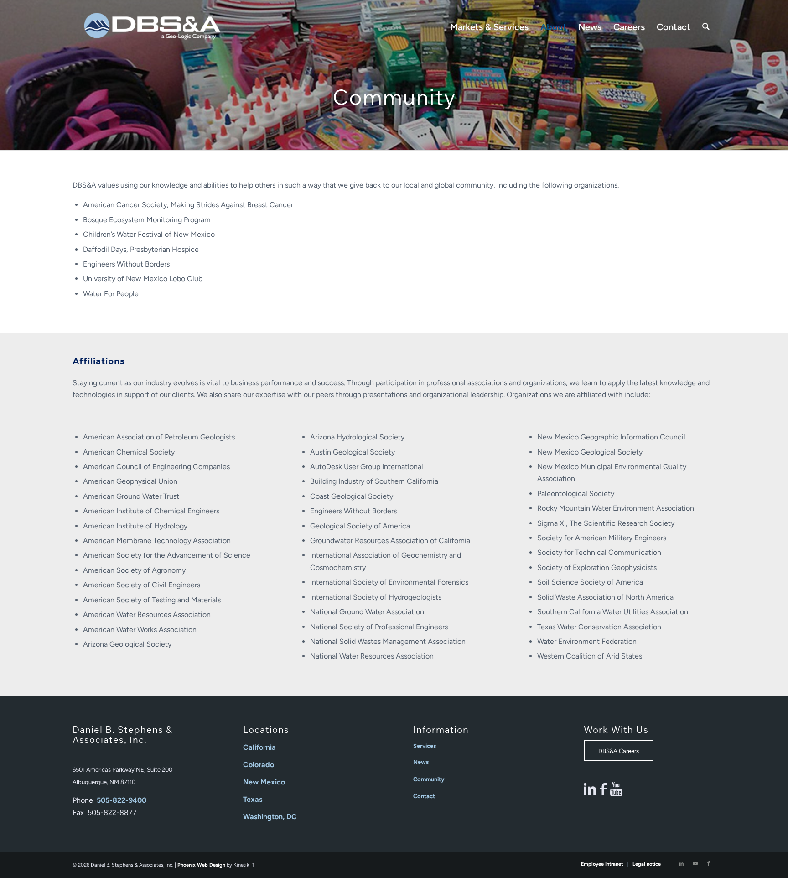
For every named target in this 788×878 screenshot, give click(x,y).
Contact (424, 796)
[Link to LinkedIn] (681, 864)
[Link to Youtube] (695, 864)
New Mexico (264, 782)
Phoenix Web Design (201, 865)
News (421, 761)
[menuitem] (489, 27)
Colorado (258, 764)
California (259, 747)
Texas (252, 799)
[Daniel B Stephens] (152, 27)
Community (428, 779)
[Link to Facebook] (708, 864)
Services (424, 745)
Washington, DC (270, 816)
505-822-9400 (121, 800)
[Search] (705, 27)
